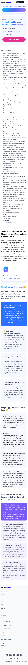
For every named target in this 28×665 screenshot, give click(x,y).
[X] (17, 655)
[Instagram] (10, 655)
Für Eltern (3, 636)
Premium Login (5, 649)
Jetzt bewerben (14, 10)
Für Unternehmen (6, 628)
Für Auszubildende (6, 625)
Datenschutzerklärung (21, 661)
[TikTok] (14, 655)
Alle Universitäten (6, 639)
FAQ (2, 601)
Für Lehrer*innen (5, 632)
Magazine (3, 612)
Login (2, 594)
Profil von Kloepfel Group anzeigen (11, 278)
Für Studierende (5, 618)
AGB (2, 605)
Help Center (4, 645)
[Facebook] (7, 655)
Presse (3, 608)
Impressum (4, 598)
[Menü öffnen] (26, 2)
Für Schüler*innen (6, 621)
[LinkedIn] (21, 655)
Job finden (20, 2)
